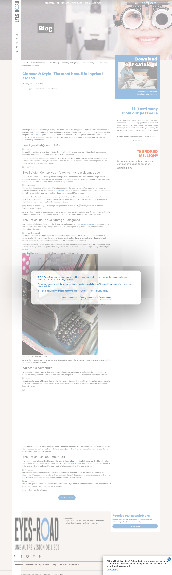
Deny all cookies (88, 298)
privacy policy (102, 291)
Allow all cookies (69, 298)
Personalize (105, 298)
